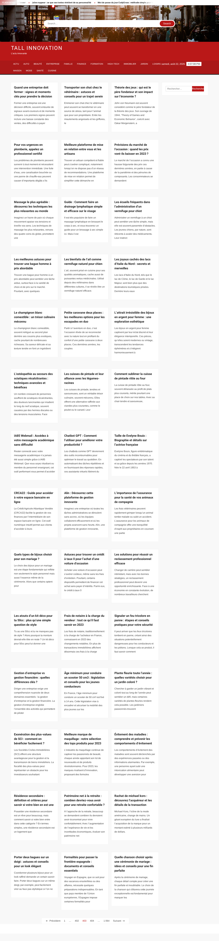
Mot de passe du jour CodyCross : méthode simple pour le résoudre (107, 2)
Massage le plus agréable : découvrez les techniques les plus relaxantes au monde (33, 206)
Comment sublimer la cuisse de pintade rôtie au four (133, 376)
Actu (16, 64)
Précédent (54, 921)
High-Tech (113, 64)
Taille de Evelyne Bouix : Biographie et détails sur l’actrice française (130, 440)
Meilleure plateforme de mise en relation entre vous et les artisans (83, 149)
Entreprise (52, 64)
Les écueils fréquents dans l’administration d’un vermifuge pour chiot (132, 206)
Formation (97, 64)
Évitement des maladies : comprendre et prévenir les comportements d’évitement (133, 739)
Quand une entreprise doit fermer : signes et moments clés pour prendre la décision (33, 92)
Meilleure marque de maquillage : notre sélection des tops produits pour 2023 (82, 739)
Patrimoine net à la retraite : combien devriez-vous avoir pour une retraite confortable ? (84, 800)
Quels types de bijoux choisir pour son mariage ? (33, 556)
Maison (17, 70)
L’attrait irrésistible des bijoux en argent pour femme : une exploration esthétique (134, 317)
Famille (68, 64)
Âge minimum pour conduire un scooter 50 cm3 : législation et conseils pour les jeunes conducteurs (84, 680)
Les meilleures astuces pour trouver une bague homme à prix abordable (32, 263)
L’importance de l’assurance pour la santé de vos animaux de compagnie (133, 497)
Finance (81, 64)
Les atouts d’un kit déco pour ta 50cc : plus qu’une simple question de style (33, 620)
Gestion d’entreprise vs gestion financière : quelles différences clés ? (32, 677)
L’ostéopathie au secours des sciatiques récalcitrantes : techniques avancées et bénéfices (33, 381)
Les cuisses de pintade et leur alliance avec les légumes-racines (84, 378)
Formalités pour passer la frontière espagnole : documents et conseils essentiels (81, 864)
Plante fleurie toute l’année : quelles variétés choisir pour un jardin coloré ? (133, 677)
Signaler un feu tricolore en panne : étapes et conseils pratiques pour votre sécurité (133, 620)
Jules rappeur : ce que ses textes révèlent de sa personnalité (39, 2)
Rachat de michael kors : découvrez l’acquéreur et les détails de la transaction (133, 800)
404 (92, 921)
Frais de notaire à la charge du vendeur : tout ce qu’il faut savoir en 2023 (84, 620)
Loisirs (156, 64)
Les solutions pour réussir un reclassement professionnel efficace (133, 559)
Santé (40, 70)
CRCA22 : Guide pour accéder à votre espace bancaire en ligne (33, 497)
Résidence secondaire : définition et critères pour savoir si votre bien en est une (34, 800)
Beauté (38, 64)
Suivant (117, 921)
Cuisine (52, 70)
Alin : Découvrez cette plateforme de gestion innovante (78, 497)
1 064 (107, 921)
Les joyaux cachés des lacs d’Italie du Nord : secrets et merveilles (132, 263)
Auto (26, 64)
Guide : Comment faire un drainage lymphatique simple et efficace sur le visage (83, 206)
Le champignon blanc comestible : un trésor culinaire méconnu (34, 317)
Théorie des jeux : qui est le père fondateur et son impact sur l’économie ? (133, 92)
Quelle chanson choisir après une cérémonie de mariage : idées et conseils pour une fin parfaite (133, 864)
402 (77, 921)
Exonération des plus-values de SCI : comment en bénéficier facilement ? (32, 739)
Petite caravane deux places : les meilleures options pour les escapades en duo (84, 317)
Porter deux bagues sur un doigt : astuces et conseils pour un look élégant (31, 861)
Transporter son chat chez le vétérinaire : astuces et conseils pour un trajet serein (83, 92)
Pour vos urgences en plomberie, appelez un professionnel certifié (28, 149)
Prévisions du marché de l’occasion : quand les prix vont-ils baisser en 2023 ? (131, 149)
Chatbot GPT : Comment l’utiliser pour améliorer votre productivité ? (83, 440)
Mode (29, 70)
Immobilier (130, 64)
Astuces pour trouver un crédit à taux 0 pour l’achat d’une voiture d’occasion (84, 559)
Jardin (144, 64)
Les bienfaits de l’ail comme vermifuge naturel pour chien (83, 261)
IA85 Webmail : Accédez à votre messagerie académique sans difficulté (34, 440)
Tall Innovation (37, 48)
